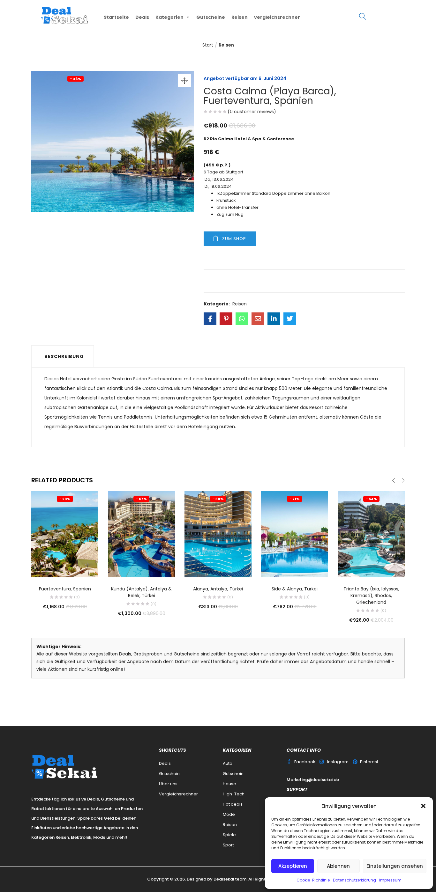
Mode (229, 814)
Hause (229, 784)
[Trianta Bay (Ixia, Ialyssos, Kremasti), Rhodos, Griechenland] (371, 534)
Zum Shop (234, 239)
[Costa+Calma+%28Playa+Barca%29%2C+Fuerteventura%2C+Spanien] (226, 318)
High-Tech (233, 794)
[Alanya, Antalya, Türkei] (218, 534)
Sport (228, 845)
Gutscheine (210, 17)
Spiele (229, 835)
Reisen (239, 17)
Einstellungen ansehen (394, 866)
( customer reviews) (252, 111)
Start (207, 45)
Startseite (116, 17)
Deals (142, 17)
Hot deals (233, 804)
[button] (423, 806)
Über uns (168, 784)
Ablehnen (338, 866)
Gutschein (169, 774)
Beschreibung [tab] (64, 356)
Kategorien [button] (169, 17)
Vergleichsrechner (178, 794)
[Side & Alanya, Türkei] (294, 534)
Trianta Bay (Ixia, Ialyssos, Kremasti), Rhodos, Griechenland (371, 595)
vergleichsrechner (277, 17)
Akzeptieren (292, 866)
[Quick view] (65, 568)
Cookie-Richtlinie (313, 880)
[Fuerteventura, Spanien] (64, 534)
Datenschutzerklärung (354, 880)
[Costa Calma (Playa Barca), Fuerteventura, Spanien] (210, 318)
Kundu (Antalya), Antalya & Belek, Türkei (141, 592)
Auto (227, 763)
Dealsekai (224, 879)
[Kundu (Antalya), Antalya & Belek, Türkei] (141, 534)
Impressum (390, 880)
